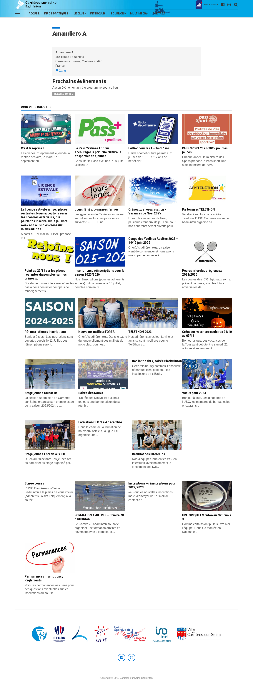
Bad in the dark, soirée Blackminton (157, 361)
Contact (158, 13)
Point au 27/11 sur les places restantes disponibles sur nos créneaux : (46, 274)
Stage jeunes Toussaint (41, 393)
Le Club (79, 13)
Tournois (118, 13)
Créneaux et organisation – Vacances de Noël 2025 (147, 211)
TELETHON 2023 (140, 332)
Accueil (34, 13)
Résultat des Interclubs (148, 454)
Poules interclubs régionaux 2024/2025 (202, 272)
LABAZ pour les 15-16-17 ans (148, 148)
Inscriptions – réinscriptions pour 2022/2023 (152, 485)
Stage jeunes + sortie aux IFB (45, 454)
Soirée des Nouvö (90, 393)
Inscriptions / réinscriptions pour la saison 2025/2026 (99, 272)
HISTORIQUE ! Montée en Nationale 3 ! (206, 517)
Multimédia (138, 13)
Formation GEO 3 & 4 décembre (100, 422)
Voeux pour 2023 (194, 393)
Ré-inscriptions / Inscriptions (45, 332)
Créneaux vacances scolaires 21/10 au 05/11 (207, 334)
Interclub (97, 13)
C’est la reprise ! (32, 148)
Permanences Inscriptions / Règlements (44, 578)
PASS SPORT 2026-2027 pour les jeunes (205, 150)
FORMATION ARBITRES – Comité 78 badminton (99, 517)
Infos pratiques (56, 13)
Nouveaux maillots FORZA (96, 332)
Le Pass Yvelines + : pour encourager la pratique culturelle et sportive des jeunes (98, 152)
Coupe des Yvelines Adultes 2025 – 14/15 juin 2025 (153, 241)
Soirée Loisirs (34, 483)
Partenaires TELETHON (198, 209)
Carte (62, 70)
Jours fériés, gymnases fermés (97, 209)
